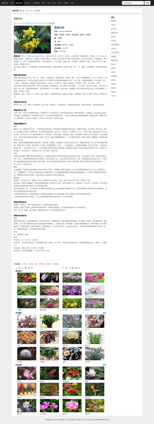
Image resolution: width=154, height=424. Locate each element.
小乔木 (24, 264)
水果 (72, 3)
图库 (43, 3)
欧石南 (113, 84)
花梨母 (48, 264)
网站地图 (61, 419)
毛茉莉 (113, 88)
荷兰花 (30, 268)
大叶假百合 (115, 52)
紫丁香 (77, 268)
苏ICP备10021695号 (81, 419)
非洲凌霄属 (115, 44)
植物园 (65, 3)
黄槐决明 (114, 33)
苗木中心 (28, 3)
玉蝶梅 (113, 56)
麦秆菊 (113, 21)
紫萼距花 (114, 76)
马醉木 (113, 96)
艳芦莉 (113, 40)
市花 (59, 3)
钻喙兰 (113, 25)
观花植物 (37, 10)
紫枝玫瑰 (114, 60)
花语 (48, 3)
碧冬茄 (113, 48)
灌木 (36, 264)
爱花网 (5, 2)
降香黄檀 (55, 264)
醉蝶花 (113, 68)
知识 (54, 3)
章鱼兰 (113, 72)
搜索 (147, 3)
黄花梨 (30, 264)
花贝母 (113, 64)
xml (66, 419)
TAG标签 (71, 419)
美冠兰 (113, 92)
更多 (104, 313)
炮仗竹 (113, 80)
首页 (12, 3)
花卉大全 (19, 3)
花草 (28, 23)
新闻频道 (36, 3)
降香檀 (41, 264)
